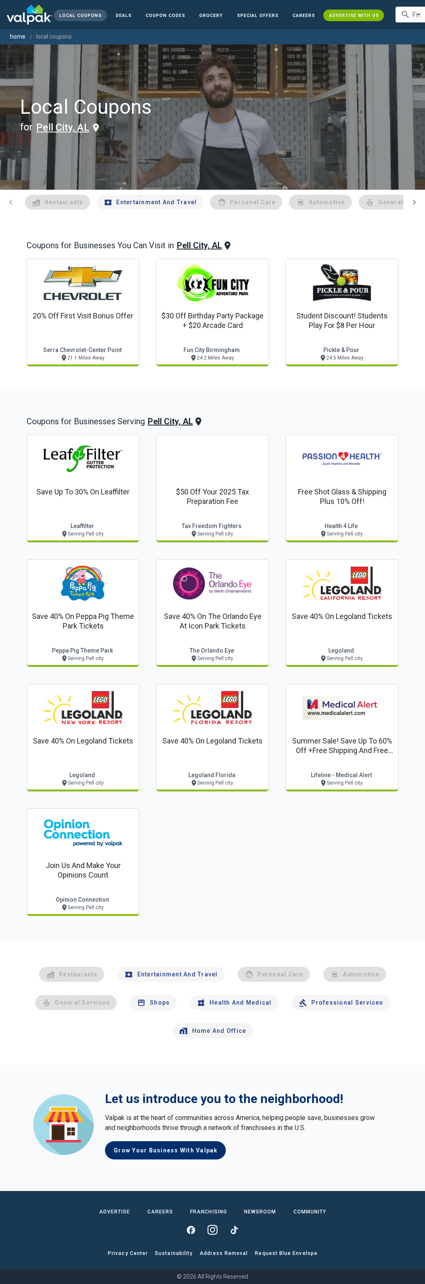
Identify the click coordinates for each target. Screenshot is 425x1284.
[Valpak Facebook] (190, 1230)
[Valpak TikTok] (234, 1230)
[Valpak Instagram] (212, 1230)
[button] (258, 15)
